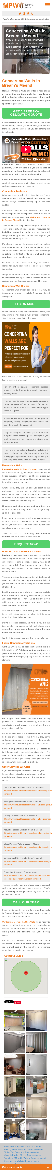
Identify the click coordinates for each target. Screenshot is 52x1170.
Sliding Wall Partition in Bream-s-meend (22, 1152)
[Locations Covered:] (3, 4)
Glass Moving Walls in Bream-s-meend (21, 1161)
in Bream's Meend (20, 469)
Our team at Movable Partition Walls (18, 922)
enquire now (26, 544)
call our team (26, 902)
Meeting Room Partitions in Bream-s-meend (24, 1149)
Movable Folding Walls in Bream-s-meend (23, 1155)
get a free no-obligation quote (26, 113)
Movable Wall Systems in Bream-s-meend (23, 1146)
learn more (26, 304)
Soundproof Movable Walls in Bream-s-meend (25, 1158)
